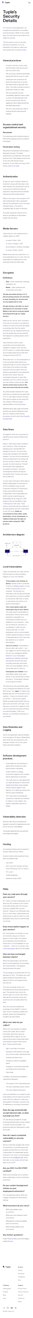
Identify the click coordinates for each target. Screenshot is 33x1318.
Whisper (16, 586)
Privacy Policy (22, 1288)
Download (21, 1273)
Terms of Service (23, 1292)
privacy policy (21, 50)
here (24, 404)
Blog (4, 1295)
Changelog (21, 1277)
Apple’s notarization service (15, 803)
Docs (19, 1280)
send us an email (13, 166)
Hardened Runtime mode (14, 785)
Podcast (5, 1292)
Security (20, 1295)
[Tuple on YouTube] (11, 1307)
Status (20, 1301)
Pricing (20, 1270)
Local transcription (9, 948)
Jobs (4, 1298)
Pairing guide (7, 1288)
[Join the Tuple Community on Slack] (15, 1307)
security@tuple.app (16, 1157)
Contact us (21, 1298)
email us (15, 1239)
